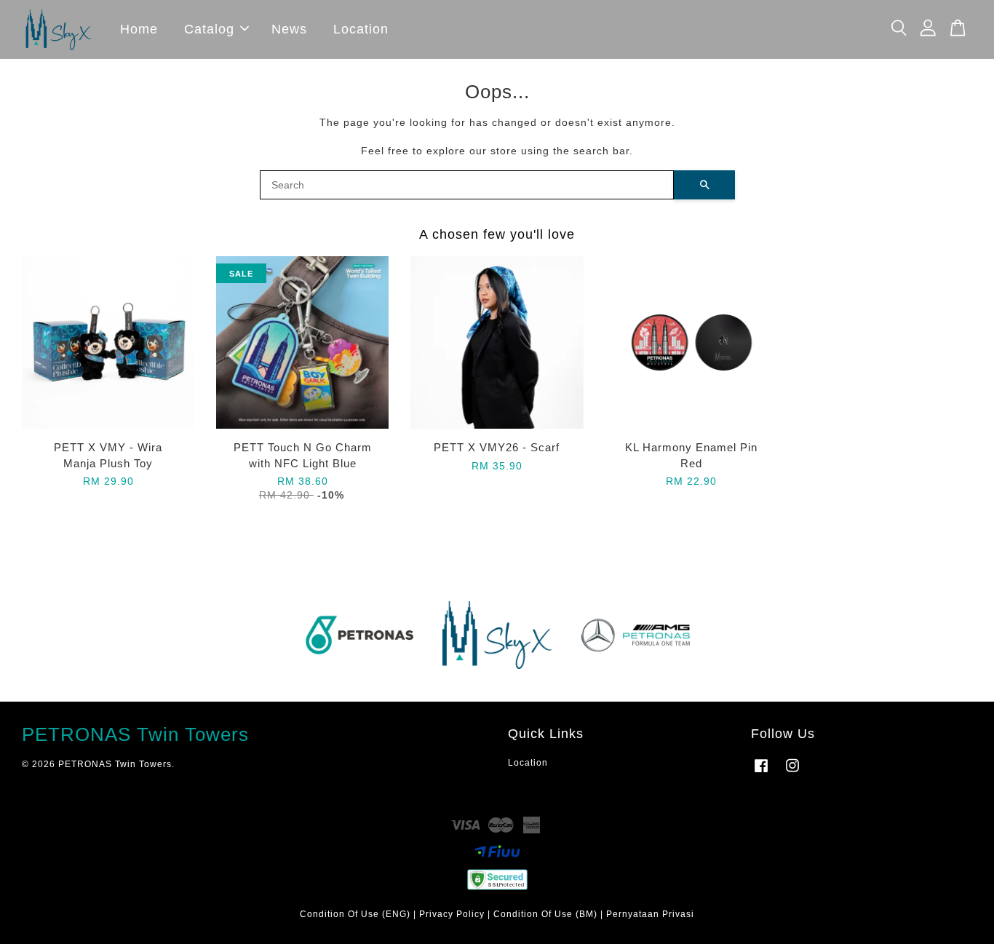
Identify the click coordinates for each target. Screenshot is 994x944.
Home (139, 29)
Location (361, 29)
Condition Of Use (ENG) (355, 914)
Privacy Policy (452, 914)
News (289, 29)
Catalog (209, 29)
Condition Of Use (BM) (545, 914)
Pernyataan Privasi (650, 914)
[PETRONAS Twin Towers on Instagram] (792, 773)
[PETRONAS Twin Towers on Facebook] (761, 773)
